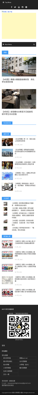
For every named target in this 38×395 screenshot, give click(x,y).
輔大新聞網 (23, 368)
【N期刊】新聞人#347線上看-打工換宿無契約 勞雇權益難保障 (25, 242)
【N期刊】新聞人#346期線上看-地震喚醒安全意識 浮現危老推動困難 (25, 254)
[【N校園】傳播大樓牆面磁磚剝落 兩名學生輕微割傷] (19, 66)
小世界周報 (7, 368)
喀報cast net (23, 358)
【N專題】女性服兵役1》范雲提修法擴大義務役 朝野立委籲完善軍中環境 (23, 215)
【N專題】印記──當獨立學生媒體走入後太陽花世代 (25, 174)
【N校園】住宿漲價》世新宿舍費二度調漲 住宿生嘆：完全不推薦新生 (23, 223)
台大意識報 (23, 361)
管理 (3, 345)
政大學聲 (6, 365)
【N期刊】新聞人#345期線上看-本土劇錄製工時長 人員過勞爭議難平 (25, 266)
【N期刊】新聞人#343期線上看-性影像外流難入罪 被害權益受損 (25, 291)
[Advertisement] (19, 26)
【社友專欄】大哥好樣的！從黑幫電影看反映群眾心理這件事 (25, 163)
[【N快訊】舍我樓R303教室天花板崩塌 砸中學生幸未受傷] (19, 99)
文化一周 (6, 374)
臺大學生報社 (7, 361)
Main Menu (8, 44)
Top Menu (8, 2)
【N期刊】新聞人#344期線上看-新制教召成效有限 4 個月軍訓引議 (25, 279)
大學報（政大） (24, 365)
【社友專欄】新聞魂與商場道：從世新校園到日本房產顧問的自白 (25, 151)
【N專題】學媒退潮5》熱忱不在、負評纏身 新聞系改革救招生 (25, 185)
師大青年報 (7, 358)
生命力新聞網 (7, 371)
